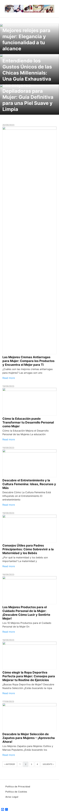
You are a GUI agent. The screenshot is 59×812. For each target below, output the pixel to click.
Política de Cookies (16, 791)
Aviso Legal (11, 796)
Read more (8, 377)
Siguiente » (48, 764)
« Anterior (9, 764)
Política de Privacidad (17, 786)
